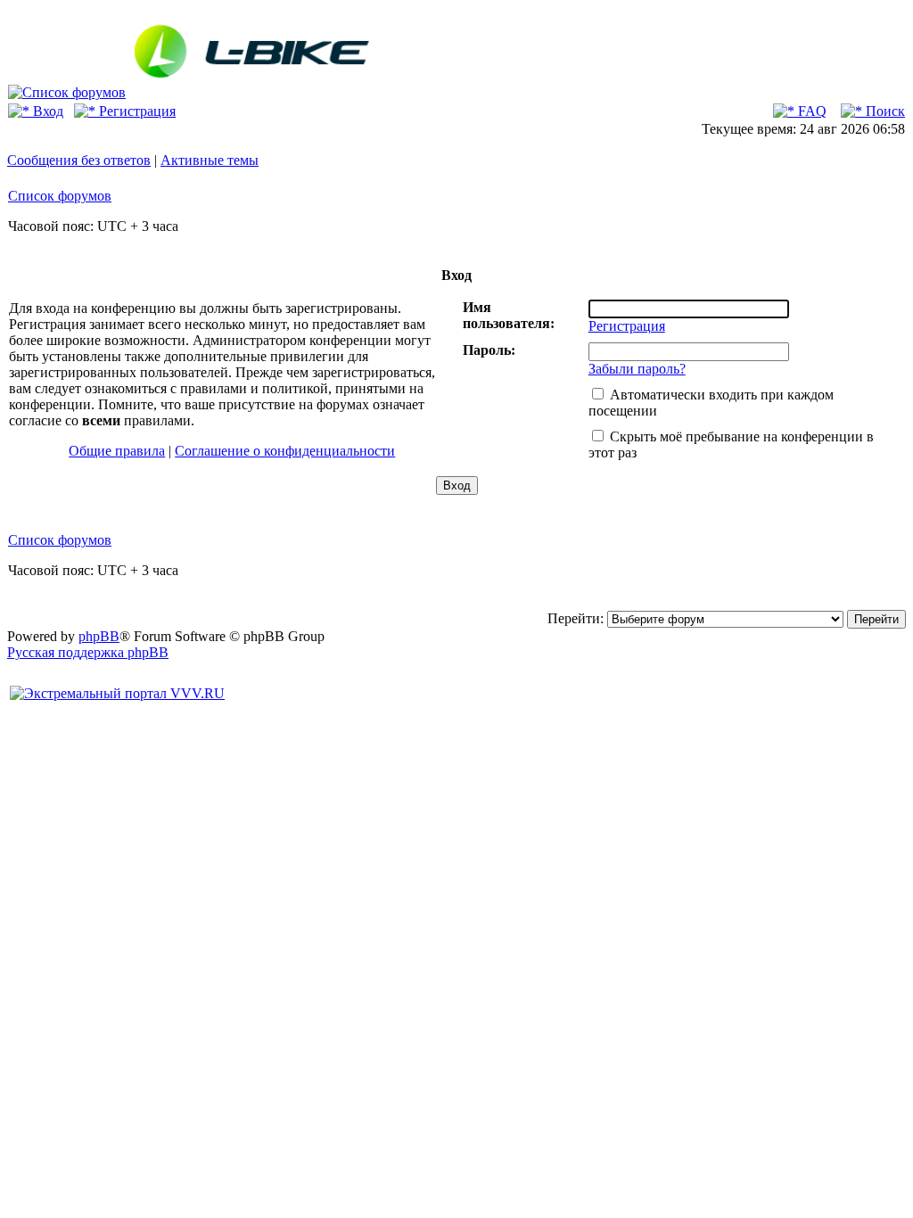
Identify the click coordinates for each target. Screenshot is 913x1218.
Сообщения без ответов (79, 160)
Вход (46, 111)
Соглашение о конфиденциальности (285, 450)
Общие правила (117, 450)
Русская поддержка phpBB (88, 652)
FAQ (810, 111)
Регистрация (135, 111)
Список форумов (59, 195)
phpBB (98, 636)
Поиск (883, 111)
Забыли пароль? (637, 368)
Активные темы (209, 160)
